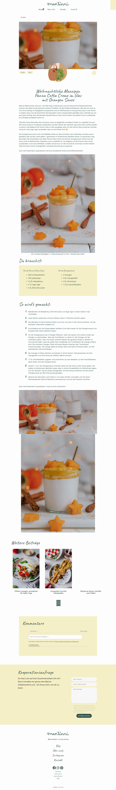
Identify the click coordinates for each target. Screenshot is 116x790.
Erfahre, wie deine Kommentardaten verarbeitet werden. (67, 641)
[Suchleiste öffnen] (74, 9)
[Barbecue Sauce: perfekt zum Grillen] (90, 568)
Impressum (58, 771)
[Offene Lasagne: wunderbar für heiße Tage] (26, 568)
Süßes (30, 72)
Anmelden (84, 631)
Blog (58, 746)
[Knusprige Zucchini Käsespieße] (58, 568)
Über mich (58, 751)
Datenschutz (58, 774)
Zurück (23, 17)
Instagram (58, 755)
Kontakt (58, 760)
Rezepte (23, 72)
